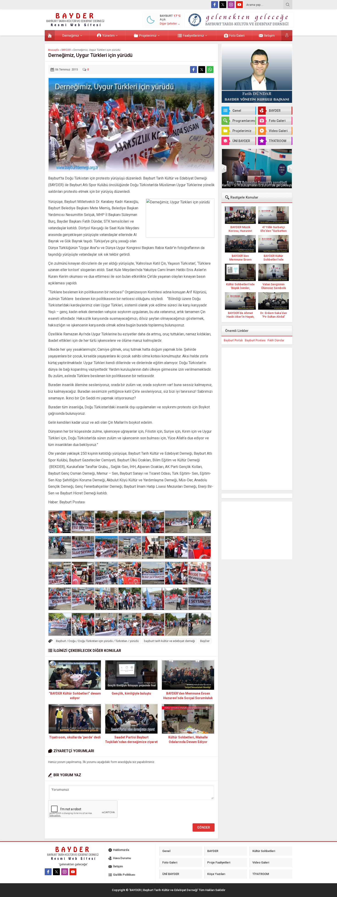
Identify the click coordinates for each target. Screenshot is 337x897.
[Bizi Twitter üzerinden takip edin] (222, 4)
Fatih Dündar (276, 340)
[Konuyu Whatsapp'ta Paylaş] (210, 69)
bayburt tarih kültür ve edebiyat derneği (169, 641)
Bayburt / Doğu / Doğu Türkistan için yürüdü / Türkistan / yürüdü (97, 641)
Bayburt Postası (255, 340)
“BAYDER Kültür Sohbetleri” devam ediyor (75, 696)
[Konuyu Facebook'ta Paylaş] (193, 69)
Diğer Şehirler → (170, 23)
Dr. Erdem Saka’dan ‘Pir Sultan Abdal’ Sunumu (273, 316)
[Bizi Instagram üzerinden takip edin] (231, 4)
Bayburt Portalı (233, 340)
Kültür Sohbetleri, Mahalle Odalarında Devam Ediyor (188, 739)
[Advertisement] (28, 91)
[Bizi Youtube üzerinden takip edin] (239, 4)
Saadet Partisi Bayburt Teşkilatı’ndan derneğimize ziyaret (131, 739)
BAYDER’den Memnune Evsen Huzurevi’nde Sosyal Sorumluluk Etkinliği (188, 698)
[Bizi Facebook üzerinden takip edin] (214, 4)
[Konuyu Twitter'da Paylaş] (201, 69)
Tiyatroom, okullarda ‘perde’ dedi (75, 737)
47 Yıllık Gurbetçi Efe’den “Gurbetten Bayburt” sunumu (273, 230)
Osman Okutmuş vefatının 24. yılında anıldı (256, 185)
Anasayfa (53, 49)
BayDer (205, 641)
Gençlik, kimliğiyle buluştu (131, 693)
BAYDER (66, 49)
